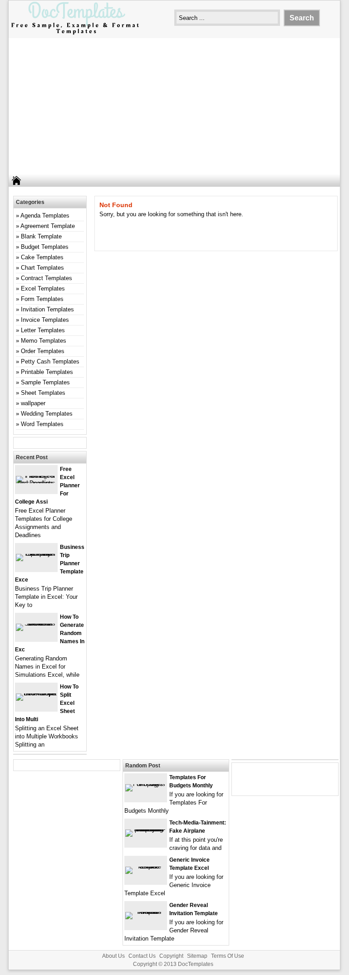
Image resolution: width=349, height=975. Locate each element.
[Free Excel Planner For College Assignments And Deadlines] (36, 483)
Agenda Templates (44, 215)
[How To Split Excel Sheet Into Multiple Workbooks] (36, 693)
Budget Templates (45, 246)
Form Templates (42, 299)
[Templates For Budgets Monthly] (145, 784)
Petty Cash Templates (50, 361)
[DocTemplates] (75, 33)
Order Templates (42, 351)
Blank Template (41, 236)
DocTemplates (195, 964)
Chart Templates (42, 267)
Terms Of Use (227, 956)
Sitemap (197, 956)
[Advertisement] (174, 106)
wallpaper (33, 403)
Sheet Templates (43, 392)
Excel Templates (43, 288)
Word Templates (42, 424)
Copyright (171, 956)
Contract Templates (46, 278)
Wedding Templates (47, 413)
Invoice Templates (45, 319)
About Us (113, 956)
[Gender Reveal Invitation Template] (145, 911)
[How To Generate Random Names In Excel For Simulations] (36, 623)
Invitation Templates (47, 309)
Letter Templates (43, 330)
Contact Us (142, 956)
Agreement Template (47, 226)
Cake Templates (42, 257)
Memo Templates (43, 340)
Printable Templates (47, 372)
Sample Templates (45, 382)
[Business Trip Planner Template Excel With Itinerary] (36, 553)
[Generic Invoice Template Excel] (145, 866)
